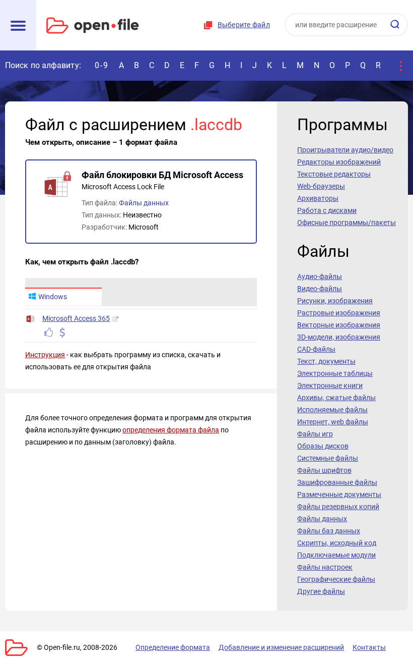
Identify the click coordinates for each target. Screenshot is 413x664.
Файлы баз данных (328, 531)
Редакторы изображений (339, 162)
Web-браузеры (321, 186)
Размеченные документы (339, 494)
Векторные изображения (338, 325)
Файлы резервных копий (338, 507)
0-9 (102, 65)
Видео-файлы (319, 289)
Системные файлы (327, 458)
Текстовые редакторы (334, 174)
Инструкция (45, 355)
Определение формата (172, 647)
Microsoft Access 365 (76, 318)
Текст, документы (326, 361)
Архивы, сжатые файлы (336, 398)
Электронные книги (330, 385)
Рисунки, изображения (335, 301)
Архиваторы (317, 198)
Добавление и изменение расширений (281, 647)
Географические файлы (336, 579)
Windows (52, 297)
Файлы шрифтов (324, 470)
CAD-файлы (316, 349)
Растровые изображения (338, 313)
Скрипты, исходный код (336, 543)
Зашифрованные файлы (337, 482)
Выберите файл (244, 25)
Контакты (369, 647)
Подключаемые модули (336, 555)
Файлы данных (144, 203)
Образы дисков (323, 446)
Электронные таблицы (335, 373)
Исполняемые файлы (332, 410)
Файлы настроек (325, 567)
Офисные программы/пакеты (346, 222)
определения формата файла (170, 430)
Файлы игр (315, 434)
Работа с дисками (327, 210)
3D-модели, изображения (338, 337)
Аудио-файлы (319, 276)
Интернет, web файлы (332, 422)
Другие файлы (321, 591)
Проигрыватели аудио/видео (345, 150)
